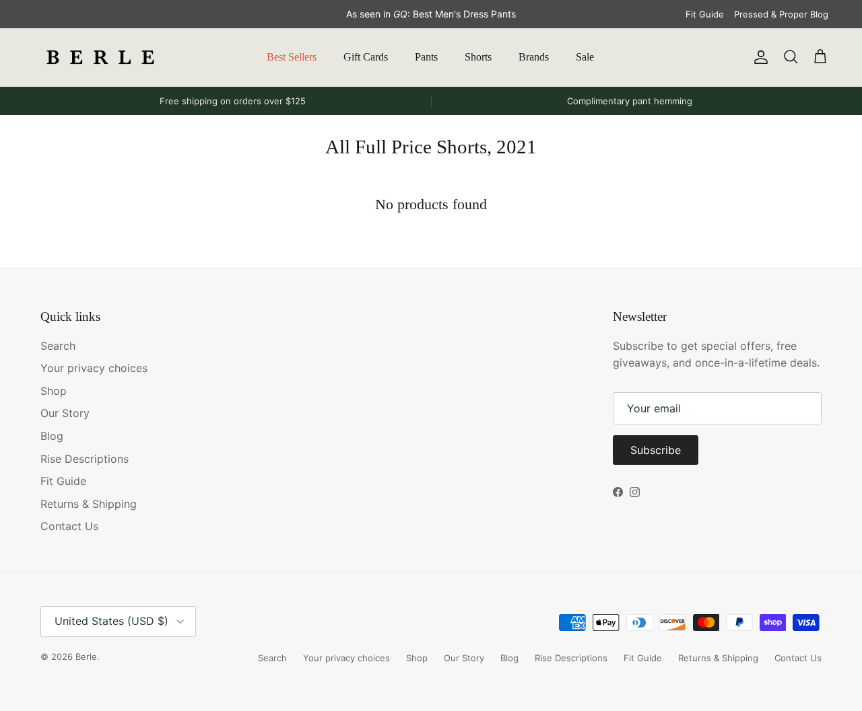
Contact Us (69, 526)
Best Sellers (292, 57)
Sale (585, 57)
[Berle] (101, 57)
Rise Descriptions (84, 458)
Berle (86, 656)
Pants (426, 57)
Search (57, 345)
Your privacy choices (93, 368)
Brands (534, 57)
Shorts (478, 57)
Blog (51, 436)
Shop (53, 391)
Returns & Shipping (88, 504)
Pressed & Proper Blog (781, 14)
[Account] (758, 57)
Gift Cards (365, 57)
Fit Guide (705, 14)
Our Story (65, 413)
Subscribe (655, 450)
